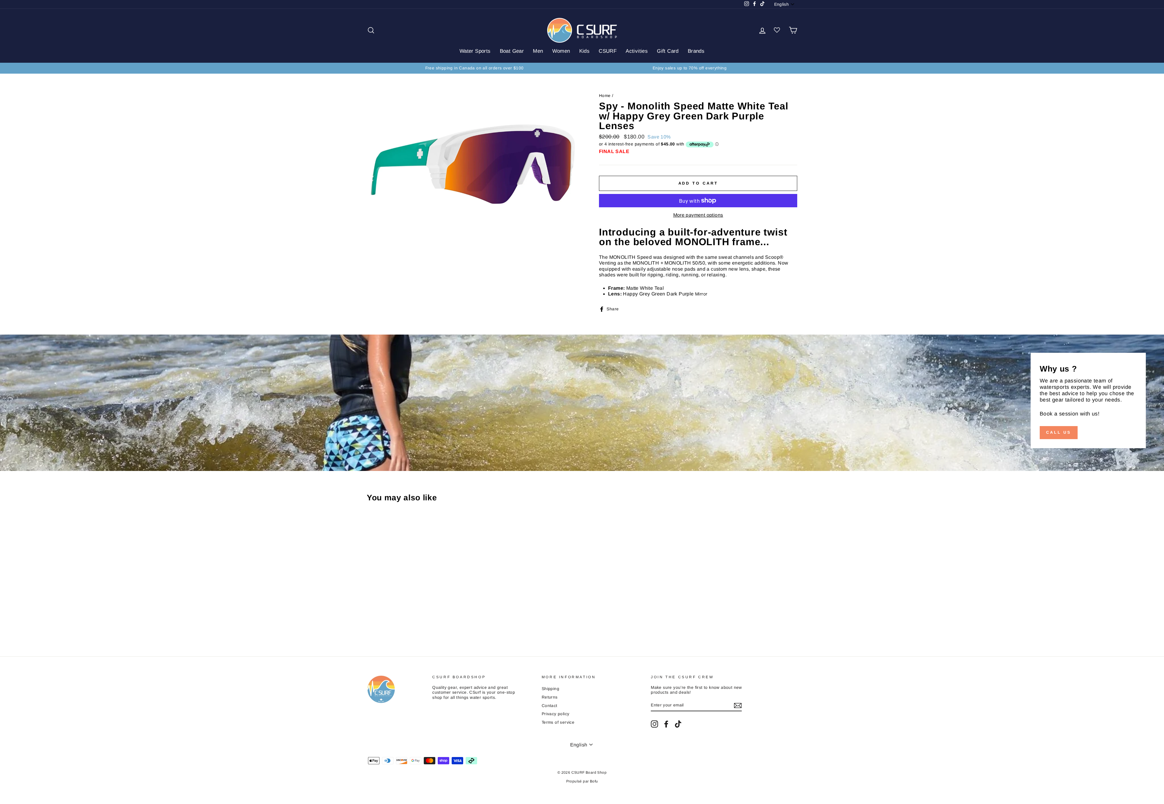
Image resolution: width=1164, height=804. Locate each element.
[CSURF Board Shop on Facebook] (666, 724)
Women (561, 51)
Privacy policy (556, 714)
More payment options (698, 215)
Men (538, 51)
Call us (1058, 432)
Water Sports (475, 51)
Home (605, 95)
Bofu (594, 781)
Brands (696, 51)
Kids (584, 51)
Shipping (550, 688)
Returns (550, 697)
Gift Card (668, 51)
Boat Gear (512, 51)
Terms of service (558, 722)
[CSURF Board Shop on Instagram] (654, 724)
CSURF (608, 51)
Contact (549, 705)
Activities (637, 51)
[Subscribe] (738, 705)
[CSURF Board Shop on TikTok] (678, 724)
